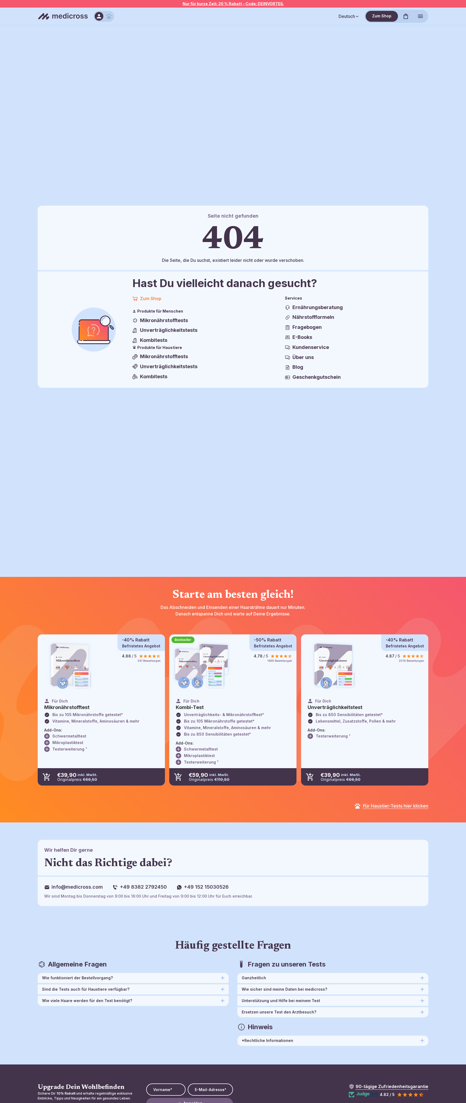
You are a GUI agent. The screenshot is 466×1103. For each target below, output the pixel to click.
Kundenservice (310, 347)
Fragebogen (307, 327)
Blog (297, 367)
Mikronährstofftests (164, 320)
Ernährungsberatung (317, 307)
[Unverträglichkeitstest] (333, 665)
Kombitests (153, 340)
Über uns (303, 357)
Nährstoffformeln (313, 317)
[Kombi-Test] (201, 665)
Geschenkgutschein (316, 377)
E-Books (302, 337)
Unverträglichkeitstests (168, 330)
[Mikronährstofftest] (70, 665)
